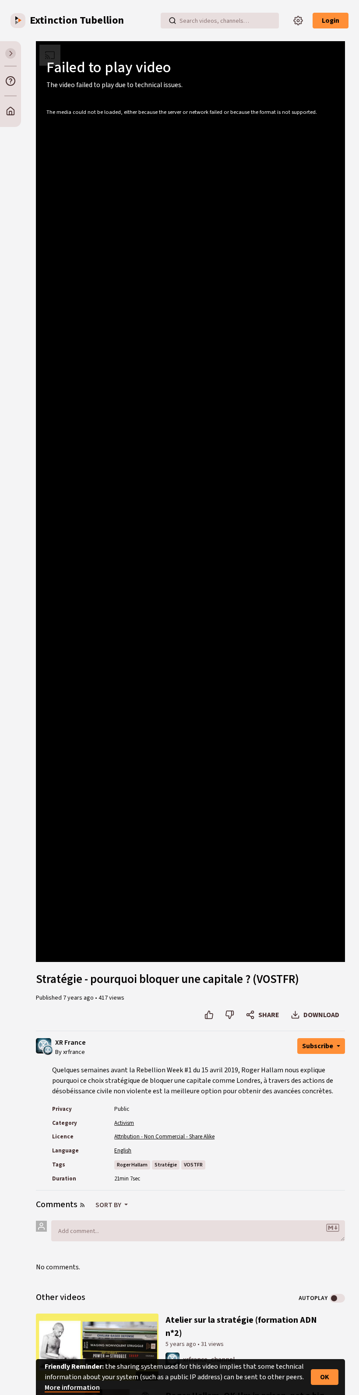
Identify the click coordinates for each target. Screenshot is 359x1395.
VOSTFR (193, 1165)
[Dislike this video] (229, 1015)
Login (330, 20)
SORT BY (109, 1205)
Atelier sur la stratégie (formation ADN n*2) (241, 1326)
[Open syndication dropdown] (82, 1205)
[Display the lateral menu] (10, 53)
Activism (124, 1123)
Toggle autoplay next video (337, 1298)
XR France (70, 1042)
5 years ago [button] (181, 1344)
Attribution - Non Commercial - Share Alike (164, 1137)
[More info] (10, 81)
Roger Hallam (132, 1165)
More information (72, 1387)
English (122, 1151)
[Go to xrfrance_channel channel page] (48, 1049)
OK (324, 1377)
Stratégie (166, 1165)
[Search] (172, 20)
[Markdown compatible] (332, 1227)
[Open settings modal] (298, 20)
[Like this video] (209, 1015)
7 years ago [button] (79, 997)
